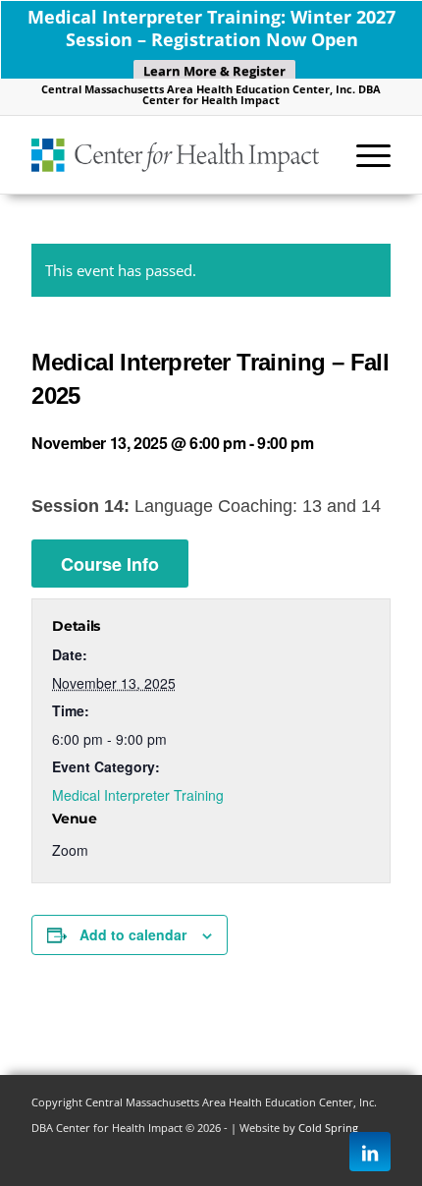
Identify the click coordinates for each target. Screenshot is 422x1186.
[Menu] (364, 154)
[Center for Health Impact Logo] (174, 154)
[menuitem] (364, 154)
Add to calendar (132, 934)
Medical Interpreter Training (138, 795)
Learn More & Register (214, 71)
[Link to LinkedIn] (370, 1152)
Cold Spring (328, 1127)
